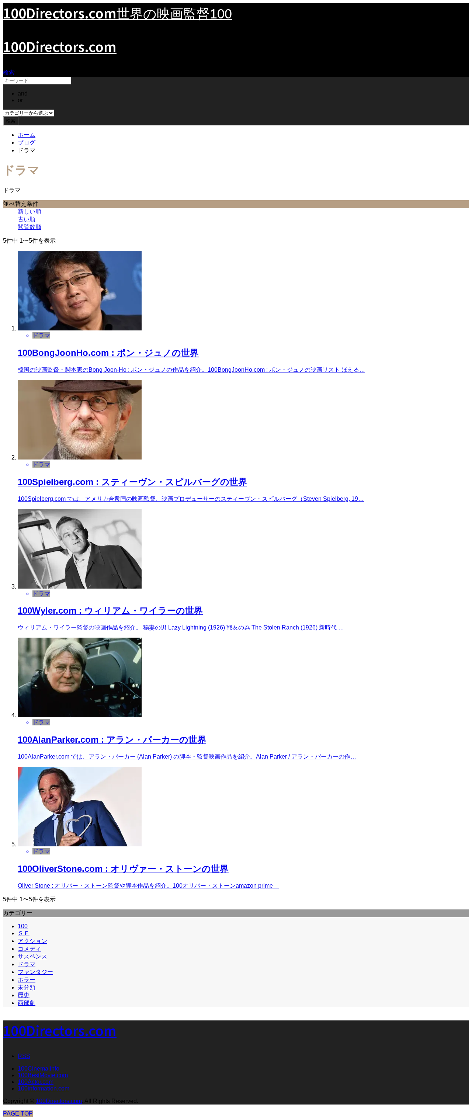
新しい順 (29, 211)
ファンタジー (35, 972)
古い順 (26, 219)
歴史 (24, 995)
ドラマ (26, 964)
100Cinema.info (38, 1068)
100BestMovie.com (43, 1075)
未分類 (26, 987)
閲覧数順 (29, 227)
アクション (32, 941)
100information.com (43, 1088)
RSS (24, 1056)
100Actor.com (35, 1082)
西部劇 (26, 1003)
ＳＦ (24, 933)
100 (23, 926)
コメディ (29, 949)
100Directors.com (60, 46)
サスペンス (32, 956)
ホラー (26, 980)
